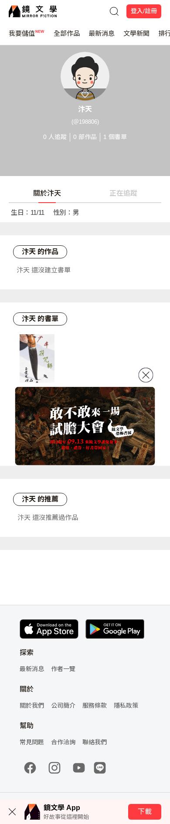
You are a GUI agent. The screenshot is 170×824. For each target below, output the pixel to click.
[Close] (146, 374)
